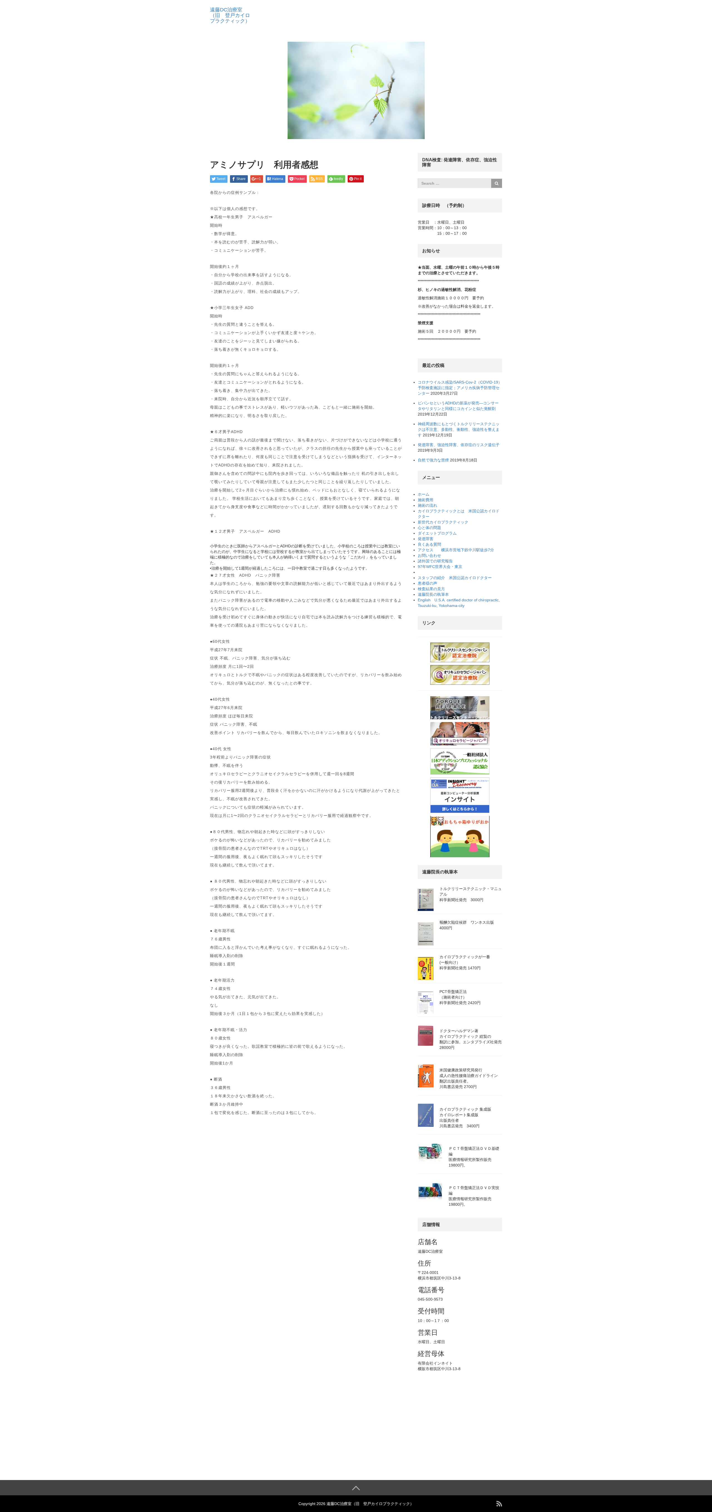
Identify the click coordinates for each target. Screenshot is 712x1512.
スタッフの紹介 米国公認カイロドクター (455, 577)
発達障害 (427, 539)
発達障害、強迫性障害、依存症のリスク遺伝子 (459, 445)
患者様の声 (429, 583)
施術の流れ (429, 505)
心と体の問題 (431, 527)
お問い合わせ (429, 555)
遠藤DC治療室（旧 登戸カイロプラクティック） (230, 15)
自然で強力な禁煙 (433, 460)
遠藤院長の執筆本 (435, 594)
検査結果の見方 (433, 589)
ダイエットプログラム (437, 533)
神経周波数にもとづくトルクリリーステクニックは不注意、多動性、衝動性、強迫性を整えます (459, 429)
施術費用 (427, 500)
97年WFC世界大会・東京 (442, 566)
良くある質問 (431, 544)
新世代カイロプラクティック (445, 522)
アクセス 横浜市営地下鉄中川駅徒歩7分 (456, 550)
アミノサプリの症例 (435, 572)
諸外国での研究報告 (437, 561)
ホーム (423, 494)
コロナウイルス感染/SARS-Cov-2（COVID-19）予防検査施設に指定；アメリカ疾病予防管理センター (460, 388)
